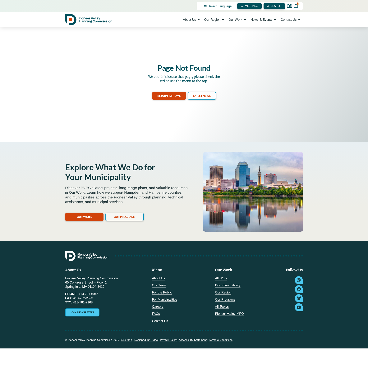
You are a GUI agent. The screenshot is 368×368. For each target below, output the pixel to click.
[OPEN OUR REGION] (223, 19)
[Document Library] (289, 6)
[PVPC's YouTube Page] (299, 307)
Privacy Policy (168, 339)
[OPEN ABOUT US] (198, 19)
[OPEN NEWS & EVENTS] (275, 19)
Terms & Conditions (220, 339)
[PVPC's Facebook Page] (299, 289)
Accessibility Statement (193, 339)
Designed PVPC (146, 339)
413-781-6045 (88, 294)
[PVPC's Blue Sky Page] (299, 298)
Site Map (126, 339)
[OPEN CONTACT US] (299, 19)
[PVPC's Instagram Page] (299, 280)
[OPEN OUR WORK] (245, 19)
